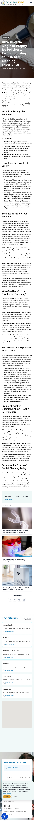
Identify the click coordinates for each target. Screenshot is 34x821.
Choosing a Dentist (9, 811)
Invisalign (25, 496)
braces (28, 327)
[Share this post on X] (15, 599)
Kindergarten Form (21, 811)
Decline (15, 796)
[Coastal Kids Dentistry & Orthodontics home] (12, 3)
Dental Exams (8, 496)
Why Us (17, 808)
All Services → (9, 499)
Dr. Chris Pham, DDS (9, 68)
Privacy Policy (7, 793)
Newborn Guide (8, 814)
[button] (31, 3)
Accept (7, 796)
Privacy (16, 814)
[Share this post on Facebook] (19, 599)
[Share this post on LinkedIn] (24, 599)
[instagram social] (9, 806)
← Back (4, 33)
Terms (20, 814)
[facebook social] (5, 806)
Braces (18, 496)
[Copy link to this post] (10, 599)
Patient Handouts (8, 808)
